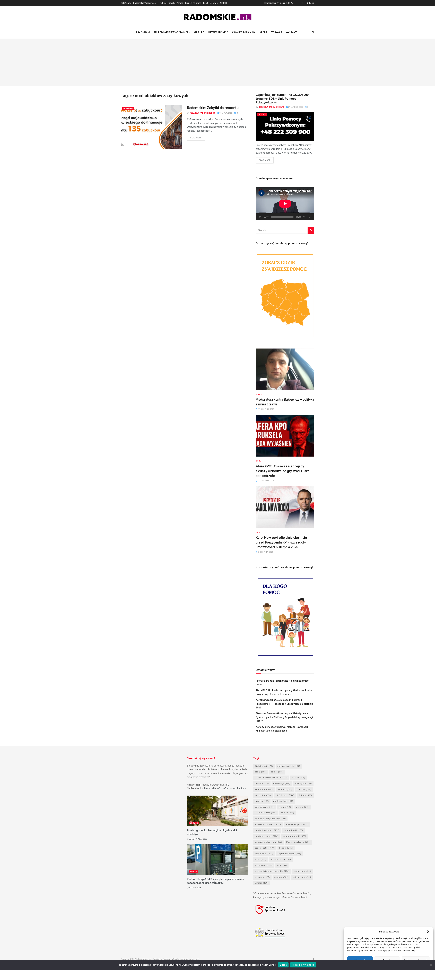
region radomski (289, 854)
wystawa (281, 877)
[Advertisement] (217, 62)
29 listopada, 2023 (197, 839)
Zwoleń (261, 883)
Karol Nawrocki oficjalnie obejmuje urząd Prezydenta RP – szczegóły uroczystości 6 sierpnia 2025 (281, 542)
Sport (205, 3)
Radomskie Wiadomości (144, 3)
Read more (196, 138)
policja (302, 807)
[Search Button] (311, 230)
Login (311, 3)
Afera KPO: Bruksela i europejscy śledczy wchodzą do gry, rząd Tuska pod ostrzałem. (282, 471)
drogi (260, 772)
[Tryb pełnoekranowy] (310, 216)
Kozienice (263, 795)
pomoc (287, 813)
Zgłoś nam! (126, 3)
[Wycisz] (304, 216)
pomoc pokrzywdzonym (270, 819)
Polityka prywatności (303, 964)
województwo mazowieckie (272, 871)
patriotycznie (265, 807)
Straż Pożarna (281, 859)
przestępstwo (265, 848)
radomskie (264, 854)
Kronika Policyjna (193, 3)
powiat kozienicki (267, 830)
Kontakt (223, 3)
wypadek (262, 877)
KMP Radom (264, 789)
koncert (285, 789)
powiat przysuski (266, 836)
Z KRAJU (260, 395)
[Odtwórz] (260, 216)
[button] (428, 931)
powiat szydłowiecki (268, 842)
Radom (193, 872)
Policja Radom (265, 813)
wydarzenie (303, 871)
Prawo (262, 115)
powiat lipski (293, 830)
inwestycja (281, 783)
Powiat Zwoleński (298, 842)
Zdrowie (214, 3)
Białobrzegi (264, 766)
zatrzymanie (302, 877)
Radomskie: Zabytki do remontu (212, 108)
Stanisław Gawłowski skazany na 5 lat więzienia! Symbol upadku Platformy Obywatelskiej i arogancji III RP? (284, 717)
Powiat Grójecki (297, 824)
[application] (285, 203)
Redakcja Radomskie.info (202, 113)
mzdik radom (283, 801)
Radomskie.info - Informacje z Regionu (225, 788)
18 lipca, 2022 (225, 113)
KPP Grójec (285, 795)
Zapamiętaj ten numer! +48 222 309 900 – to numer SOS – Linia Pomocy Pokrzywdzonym (283, 98)
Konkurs (304, 789)
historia (262, 783)
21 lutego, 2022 (295, 107)
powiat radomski (294, 836)
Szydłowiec (264, 865)
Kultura (163, 3)
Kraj (259, 461)
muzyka (262, 801)
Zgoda (283, 964)
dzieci (277, 772)
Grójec (194, 823)
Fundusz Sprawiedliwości (271, 778)
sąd (282, 865)
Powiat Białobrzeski (268, 824)
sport (260, 859)
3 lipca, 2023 (194, 888)
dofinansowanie (288, 766)
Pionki (285, 807)
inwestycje (303, 783)
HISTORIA (128, 108)
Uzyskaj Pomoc (176, 3)
